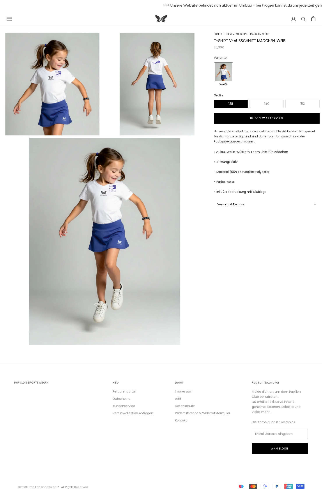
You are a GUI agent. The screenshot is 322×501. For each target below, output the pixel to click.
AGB (178, 398)
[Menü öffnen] (9, 19)
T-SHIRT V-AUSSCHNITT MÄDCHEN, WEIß (246, 34)
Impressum (183, 391)
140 (266, 103)
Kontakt (181, 420)
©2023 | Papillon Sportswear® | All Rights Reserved (53, 487)
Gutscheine (121, 398)
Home (217, 34)
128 (230, 103)
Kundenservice (124, 406)
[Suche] (303, 18)
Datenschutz (185, 406)
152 (302, 103)
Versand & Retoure (230, 204)
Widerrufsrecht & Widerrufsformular (202, 413)
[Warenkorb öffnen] (313, 18)
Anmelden (279, 448)
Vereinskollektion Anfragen (133, 413)
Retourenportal (124, 391)
